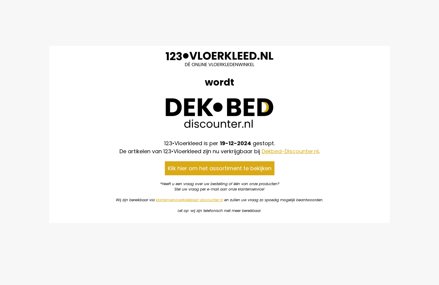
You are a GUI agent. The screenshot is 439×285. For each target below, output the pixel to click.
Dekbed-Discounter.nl (290, 151)
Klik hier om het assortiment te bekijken (219, 168)
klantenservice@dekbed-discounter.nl (189, 199)
